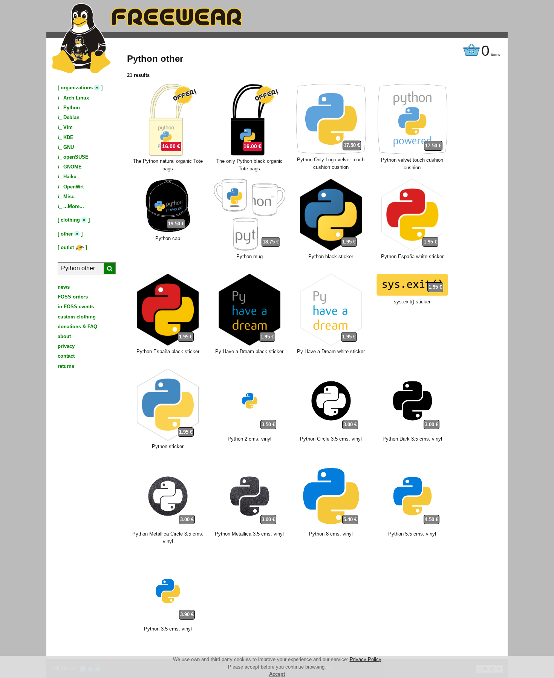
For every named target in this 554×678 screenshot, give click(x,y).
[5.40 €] (331, 527)
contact (66, 356)
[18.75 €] (249, 249)
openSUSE (76, 157)
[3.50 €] (249, 431)
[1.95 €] (331, 249)
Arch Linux (76, 98)
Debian (71, 117)
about (64, 336)
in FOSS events (76, 306)
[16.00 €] (168, 154)
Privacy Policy (365, 659)
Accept (277, 674)
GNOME (72, 167)
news (64, 287)
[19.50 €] (167, 231)
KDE (68, 137)
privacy (66, 346)
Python (71, 107)
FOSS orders (73, 297)
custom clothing (77, 317)
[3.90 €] (168, 621)
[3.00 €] (331, 431)
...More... (73, 206)
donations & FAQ (77, 326)
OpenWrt (73, 187)
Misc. (69, 196)
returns (66, 366)
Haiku (70, 176)
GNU (68, 147)
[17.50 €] (331, 152)
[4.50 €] (412, 527)
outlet (68, 247)
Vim (68, 127)
